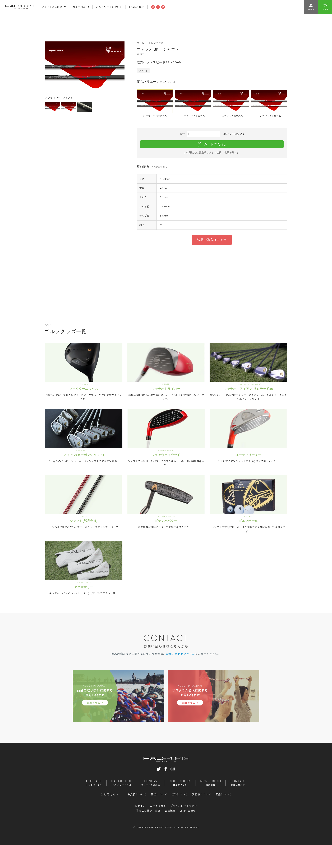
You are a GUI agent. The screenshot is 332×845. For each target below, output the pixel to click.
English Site (136, 7)
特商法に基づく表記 (148, 810)
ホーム (140, 42)
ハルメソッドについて (109, 7)
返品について (223, 794)
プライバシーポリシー (183, 805)
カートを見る (158, 805)
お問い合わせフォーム (180, 653)
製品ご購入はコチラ (212, 240)
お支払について (137, 794)
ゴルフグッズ (155, 42)
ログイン (140, 805)
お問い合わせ (188, 810)
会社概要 (170, 810)
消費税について (201, 794)
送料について (180, 794)
